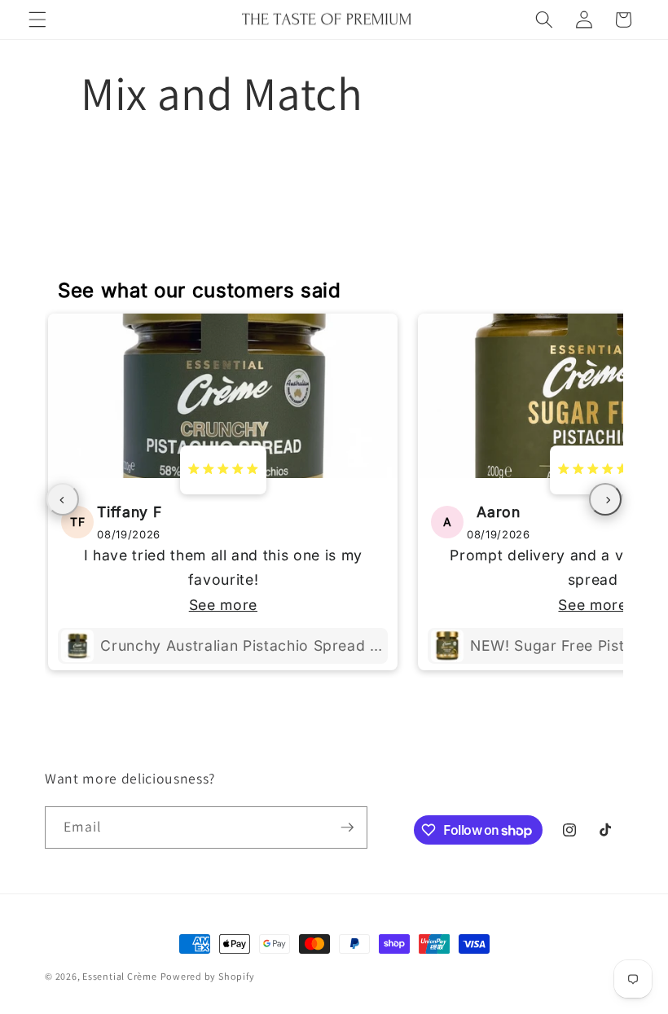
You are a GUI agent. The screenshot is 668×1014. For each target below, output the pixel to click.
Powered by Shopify (207, 976)
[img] (223, 470)
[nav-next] (605, 499)
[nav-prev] (62, 499)
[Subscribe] (347, 827)
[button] (37, 19)
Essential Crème (119, 976)
